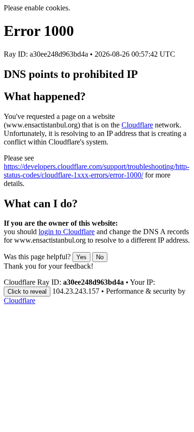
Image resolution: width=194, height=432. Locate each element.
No (100, 257)
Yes (81, 257)
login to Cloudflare (67, 232)
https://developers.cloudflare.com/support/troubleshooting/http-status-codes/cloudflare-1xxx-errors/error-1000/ (96, 170)
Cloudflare (137, 125)
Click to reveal (27, 291)
